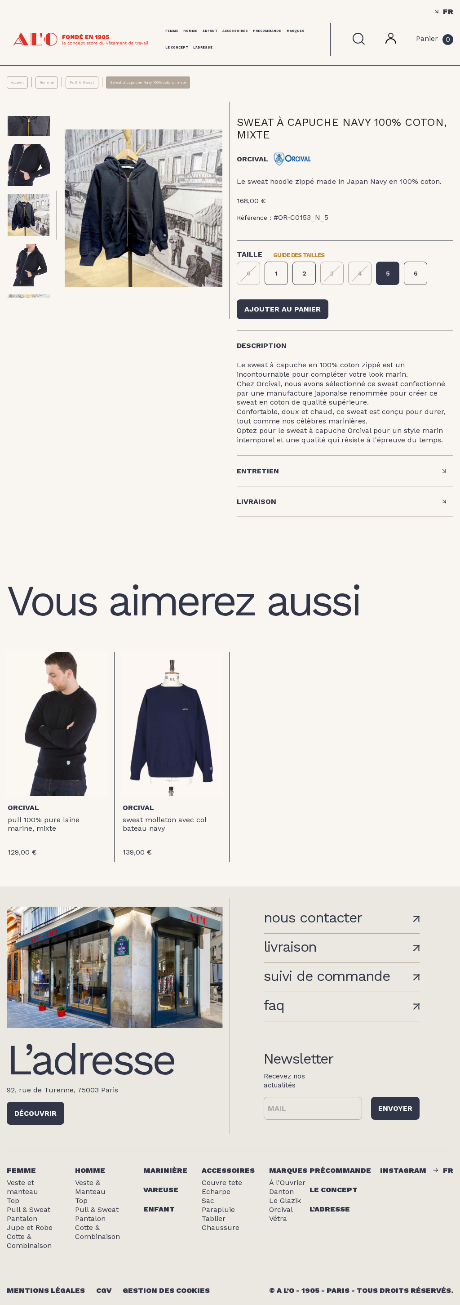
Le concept (176, 47)
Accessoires (235, 31)
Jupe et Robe (30, 1227)
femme (21, 1170)
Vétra (278, 1218)
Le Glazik (285, 1200)
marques (288, 1170)
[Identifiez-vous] (390, 41)
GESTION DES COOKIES (166, 1290)
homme (90, 1170)
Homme (190, 31)
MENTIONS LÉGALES (46, 1290)
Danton (281, 1191)
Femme (171, 31)
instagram (403, 1170)
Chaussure (220, 1227)
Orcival (23, 807)
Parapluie (218, 1209)
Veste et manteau (22, 1187)
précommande (340, 1170)
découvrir (35, 1113)
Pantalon (22, 1218)
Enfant (210, 31)
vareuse (160, 1189)
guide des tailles (298, 254)
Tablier (214, 1218)
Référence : (254, 217)
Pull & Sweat (28, 1209)
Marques (296, 31)
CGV (103, 1290)
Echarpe (216, 1191)
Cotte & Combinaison (29, 1241)
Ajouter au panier (282, 309)
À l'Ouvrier (287, 1182)
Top (13, 1200)
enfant (159, 1209)
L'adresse (202, 47)
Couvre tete (222, 1182)
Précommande (267, 31)
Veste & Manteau (90, 1187)
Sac (208, 1200)
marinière (165, 1170)
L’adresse (330, 1209)
